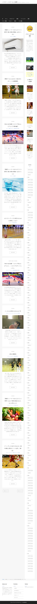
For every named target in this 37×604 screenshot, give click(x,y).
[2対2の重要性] (12, 365)
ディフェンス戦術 (12, 270)
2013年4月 (29, 571)
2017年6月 (29, 518)
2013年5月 (29, 568)
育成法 (13, 222)
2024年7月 (29, 179)
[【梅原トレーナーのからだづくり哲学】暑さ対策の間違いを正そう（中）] (12, 45)
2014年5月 (29, 563)
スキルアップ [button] (12, 18)
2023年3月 (29, 212)
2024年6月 (29, 182)
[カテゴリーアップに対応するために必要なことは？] (12, 231)
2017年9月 (29, 510)
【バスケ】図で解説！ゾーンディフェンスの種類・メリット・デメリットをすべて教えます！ (30, 155)
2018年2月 (29, 490)
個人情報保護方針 (16, 590)
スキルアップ (12, 36)
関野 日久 (15, 222)
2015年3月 (29, 558)
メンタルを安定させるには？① (13, 311)
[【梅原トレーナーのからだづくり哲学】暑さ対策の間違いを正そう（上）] (12, 185)
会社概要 (15, 588)
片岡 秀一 (18, 128)
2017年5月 (29, 520)
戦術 (16, 128)
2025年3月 (29, 169)
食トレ (17, 405)
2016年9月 (29, 530)
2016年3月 (29, 543)
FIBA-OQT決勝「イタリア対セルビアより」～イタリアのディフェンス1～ (13, 266)
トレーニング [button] (23, 18)
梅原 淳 (15, 36)
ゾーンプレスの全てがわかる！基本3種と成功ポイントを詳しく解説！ (13, 448)
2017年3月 (29, 528)
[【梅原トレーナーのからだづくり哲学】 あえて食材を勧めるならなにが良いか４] (12, 414)
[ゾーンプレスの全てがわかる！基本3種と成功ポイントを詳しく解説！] (12, 461)
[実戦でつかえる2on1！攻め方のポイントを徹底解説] (12, 92)
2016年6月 (29, 535)
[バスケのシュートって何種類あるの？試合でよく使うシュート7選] (30, 133)
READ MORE (13, 67)
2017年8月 (29, 513)
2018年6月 (29, 480)
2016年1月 (29, 548)
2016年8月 (29, 533)
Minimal (14, 602)
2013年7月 (29, 566)
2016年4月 (29, 540)
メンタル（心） (15, 313)
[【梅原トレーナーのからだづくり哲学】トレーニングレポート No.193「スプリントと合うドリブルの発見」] (30, 88)
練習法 (18, 83)
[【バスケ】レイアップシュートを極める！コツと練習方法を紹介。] (30, 105)
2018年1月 (29, 493)
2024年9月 (29, 172)
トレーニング (11, 313)
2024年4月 (29, 187)
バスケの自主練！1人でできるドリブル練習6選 (30, 126)
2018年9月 (29, 470)
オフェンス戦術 (8, 128)
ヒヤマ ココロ (15, 83)
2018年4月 (29, 485)
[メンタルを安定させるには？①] (12, 322)
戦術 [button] (17, 18)
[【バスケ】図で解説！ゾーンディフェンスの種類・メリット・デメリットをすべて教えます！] (30, 148)
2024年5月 (29, 184)
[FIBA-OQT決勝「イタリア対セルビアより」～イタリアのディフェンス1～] (12, 279)
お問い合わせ (15, 597)
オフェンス (8, 83)
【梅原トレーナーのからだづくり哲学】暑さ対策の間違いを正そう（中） (13, 32)
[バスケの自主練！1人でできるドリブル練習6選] (30, 120)
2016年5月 (29, 538)
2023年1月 (29, 217)
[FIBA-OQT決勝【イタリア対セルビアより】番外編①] (12, 137)
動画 (28, 18)
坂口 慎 (19, 313)
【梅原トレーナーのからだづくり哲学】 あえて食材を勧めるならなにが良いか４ (13, 401)
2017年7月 (29, 515)
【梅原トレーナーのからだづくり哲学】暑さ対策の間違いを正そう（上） (13, 171)
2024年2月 (29, 192)
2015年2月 (29, 561)
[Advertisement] (18, 11)
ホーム (6, 18)
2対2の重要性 (12, 354)
